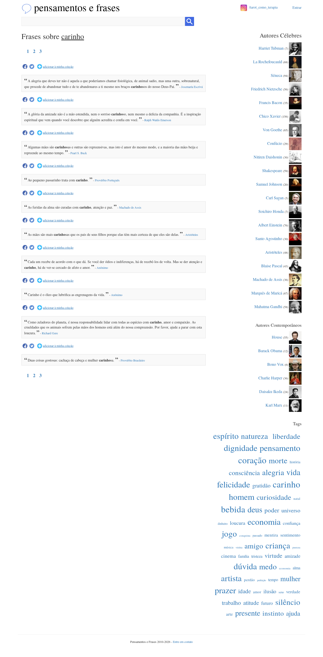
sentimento (290, 535)
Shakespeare (272, 170)
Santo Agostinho (268, 238)
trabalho (231, 602)
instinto (273, 613)
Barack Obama (270, 350)
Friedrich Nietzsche (266, 88)
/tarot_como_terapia (263, 7)
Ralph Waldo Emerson (157, 120)
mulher (290, 578)
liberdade (286, 436)
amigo (254, 545)
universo (290, 510)
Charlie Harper (270, 377)
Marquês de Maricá (266, 292)
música (228, 547)
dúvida (245, 566)
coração (252, 460)
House (277, 336)
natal (296, 498)
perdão (249, 579)
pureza (296, 547)
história (295, 461)
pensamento (280, 447)
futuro (267, 603)
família (243, 556)
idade (244, 591)
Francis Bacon (270, 102)
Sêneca (276, 75)
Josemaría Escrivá (192, 87)
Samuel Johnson (269, 183)
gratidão (261, 485)
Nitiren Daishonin (268, 156)
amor (257, 591)
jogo (229, 533)
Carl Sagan (275, 197)
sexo (281, 592)
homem (241, 496)
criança (277, 545)
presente (247, 613)
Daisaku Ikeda (270, 391)
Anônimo (102, 268)
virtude (273, 555)
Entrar (297, 7)
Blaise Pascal (271, 265)
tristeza (256, 556)
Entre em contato (183, 642)
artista (231, 577)
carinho (286, 484)
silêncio (287, 602)
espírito (226, 435)
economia (264, 521)
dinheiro (223, 523)
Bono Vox (275, 364)
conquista (244, 535)
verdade (293, 592)
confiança (291, 523)
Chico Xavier (270, 115)
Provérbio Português (107, 180)
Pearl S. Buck (78, 153)
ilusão (269, 591)
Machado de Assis (130, 207)
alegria (273, 472)
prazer (225, 590)
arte (229, 614)
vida (293, 472)
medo (268, 566)
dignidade (240, 447)
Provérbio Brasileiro (133, 360)
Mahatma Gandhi (268, 306)
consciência (244, 472)
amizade (292, 556)
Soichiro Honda (271, 211)
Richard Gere (50, 333)
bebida (233, 509)
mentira (271, 535)
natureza (254, 436)
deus (255, 509)
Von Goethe (272, 129)
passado (257, 535)
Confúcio (274, 143)
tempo (273, 579)
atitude (251, 602)
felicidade (233, 484)
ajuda (293, 613)
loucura (237, 522)
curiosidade (274, 497)
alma (296, 567)
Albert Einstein (270, 224)
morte (278, 460)
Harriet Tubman (271, 47)
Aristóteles (191, 235)
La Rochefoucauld (267, 61)
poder (271, 510)
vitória (239, 547)
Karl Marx (273, 404)
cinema (228, 555)
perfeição (261, 580)
